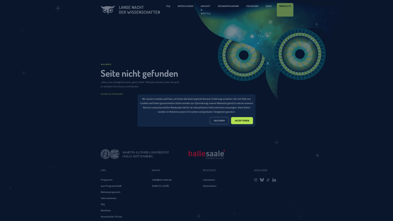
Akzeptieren (242, 120)
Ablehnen (219, 120)
